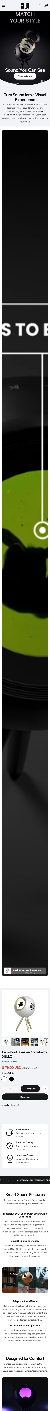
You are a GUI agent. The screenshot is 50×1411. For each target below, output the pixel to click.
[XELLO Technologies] (25, 5)
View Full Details (9, 1105)
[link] (25, 1280)
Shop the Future (25, 76)
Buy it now (25, 1097)
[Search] (39, 6)
